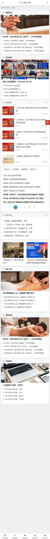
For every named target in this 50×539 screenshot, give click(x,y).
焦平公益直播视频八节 (12, 89)
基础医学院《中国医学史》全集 (17, 236)
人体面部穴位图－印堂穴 (13, 385)
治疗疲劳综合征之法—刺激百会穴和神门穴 (19, 297)
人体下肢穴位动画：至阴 (13, 389)
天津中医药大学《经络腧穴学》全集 (18, 228)
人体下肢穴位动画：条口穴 (14, 396)
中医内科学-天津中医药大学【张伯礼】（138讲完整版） (24, 51)
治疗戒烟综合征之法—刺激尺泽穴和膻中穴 (19, 300)
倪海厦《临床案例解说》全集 (16, 221)
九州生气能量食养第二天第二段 (15, 92)
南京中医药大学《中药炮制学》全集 (18, 232)
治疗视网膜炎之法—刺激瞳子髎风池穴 (18, 293)
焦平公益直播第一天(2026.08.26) (17, 81)
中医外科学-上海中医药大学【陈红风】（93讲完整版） (24, 47)
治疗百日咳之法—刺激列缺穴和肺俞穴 (18, 307)
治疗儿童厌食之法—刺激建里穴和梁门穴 (18, 304)
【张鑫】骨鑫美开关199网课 (27, 156)
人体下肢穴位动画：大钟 (13, 392)
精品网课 (8, 102)
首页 (13, 8)
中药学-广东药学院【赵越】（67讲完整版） (20, 41)
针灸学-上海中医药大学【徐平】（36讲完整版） (23, 36)
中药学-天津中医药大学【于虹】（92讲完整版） (21, 44)
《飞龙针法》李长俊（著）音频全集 (18, 224)
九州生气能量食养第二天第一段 (15, 96)
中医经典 (8, 215)
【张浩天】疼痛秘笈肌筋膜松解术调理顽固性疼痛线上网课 (37, 263)
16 (29, 207)
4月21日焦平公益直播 (12, 86)
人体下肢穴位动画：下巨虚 (14, 399)
